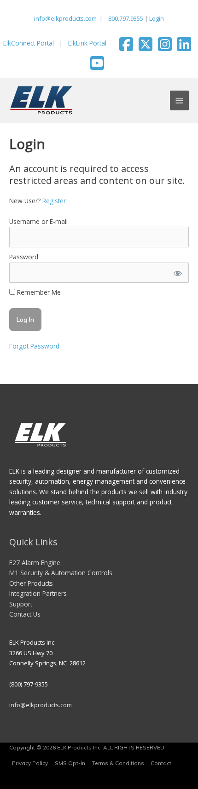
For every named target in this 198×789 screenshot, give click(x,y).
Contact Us (25, 614)
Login (156, 18)
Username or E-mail (38, 221)
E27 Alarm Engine (34, 562)
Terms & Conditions (118, 763)
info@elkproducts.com (65, 18)
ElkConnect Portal (28, 43)
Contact (161, 763)
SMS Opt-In (70, 763)
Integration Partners (38, 593)
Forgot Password (34, 346)
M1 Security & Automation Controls (60, 572)
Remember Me (38, 292)
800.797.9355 (125, 18)
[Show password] (177, 273)
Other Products (31, 583)
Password (23, 256)
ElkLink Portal (87, 43)
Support (20, 604)
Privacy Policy (30, 763)
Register (54, 200)
